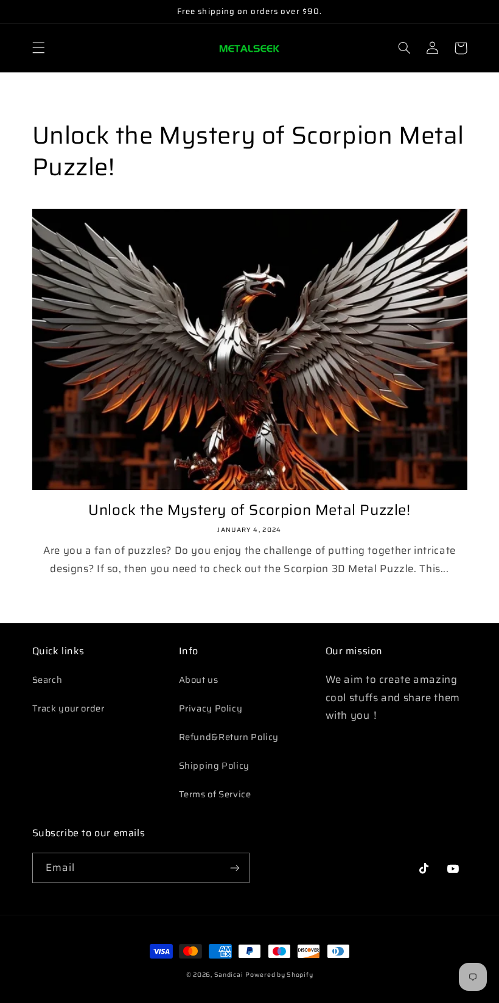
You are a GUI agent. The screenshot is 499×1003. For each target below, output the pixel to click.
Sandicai (228, 975)
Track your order (68, 708)
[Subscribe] (235, 867)
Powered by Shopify (279, 975)
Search (47, 680)
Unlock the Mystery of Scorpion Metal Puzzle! (249, 510)
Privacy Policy (211, 708)
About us (198, 680)
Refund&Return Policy (229, 737)
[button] (38, 48)
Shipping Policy (214, 765)
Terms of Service (215, 794)
